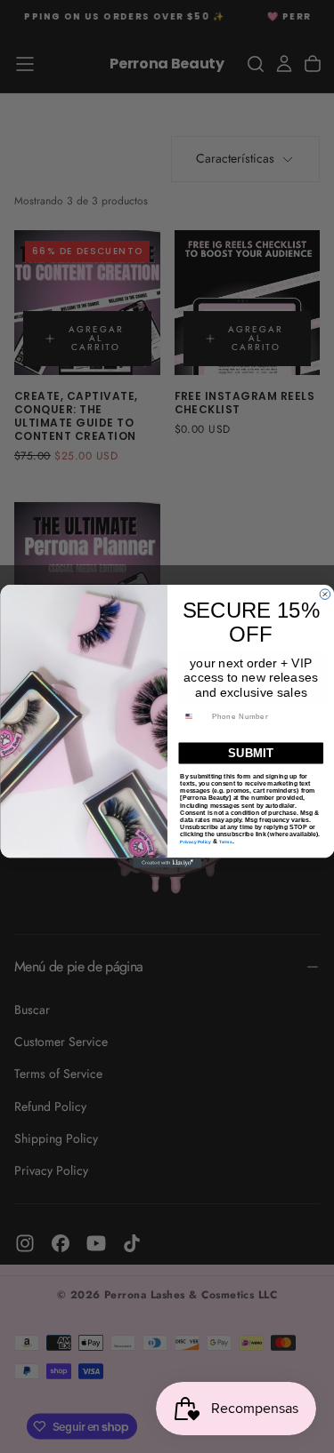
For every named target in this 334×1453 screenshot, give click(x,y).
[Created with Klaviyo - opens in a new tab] (167, 863)
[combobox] (193, 716)
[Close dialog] (325, 594)
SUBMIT (250, 753)
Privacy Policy (195, 842)
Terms (225, 842)
